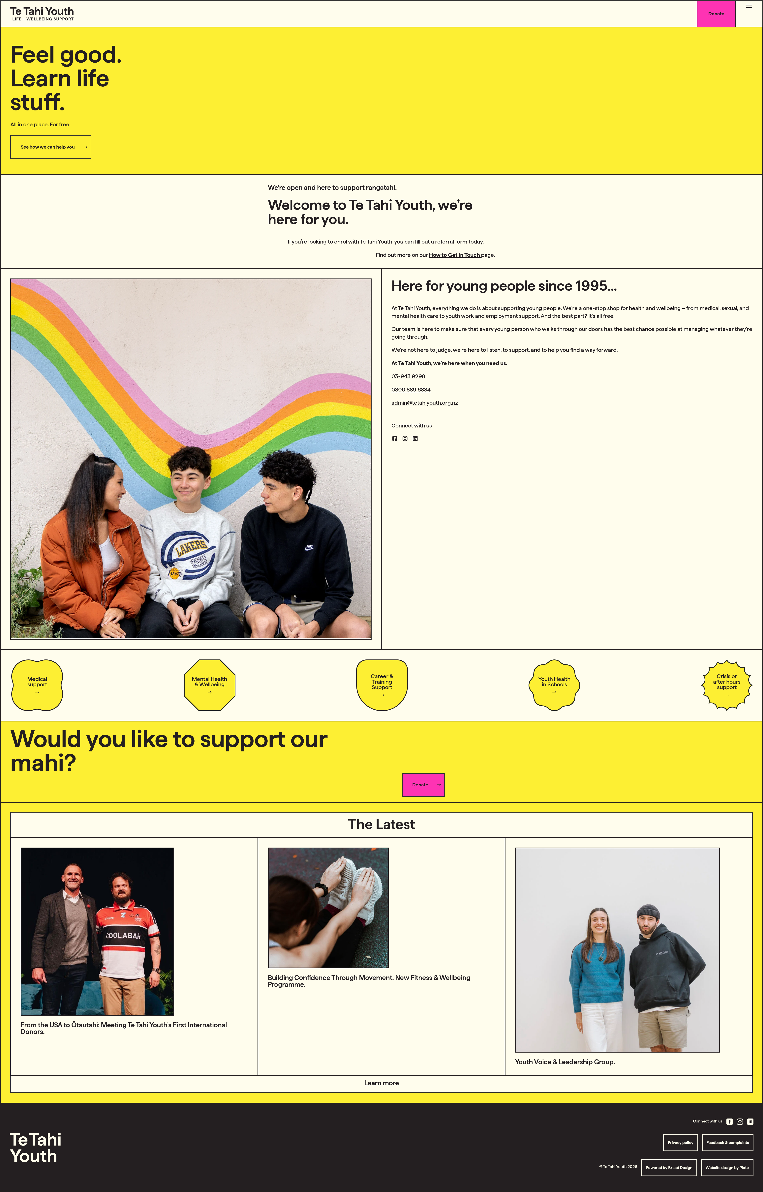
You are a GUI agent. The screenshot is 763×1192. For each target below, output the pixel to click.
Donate (420, 784)
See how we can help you (48, 147)
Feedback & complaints (728, 1142)
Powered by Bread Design (669, 1167)
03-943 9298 (408, 376)
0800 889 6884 (411, 389)
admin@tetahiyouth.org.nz (424, 403)
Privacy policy (680, 1142)
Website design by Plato (727, 1167)
